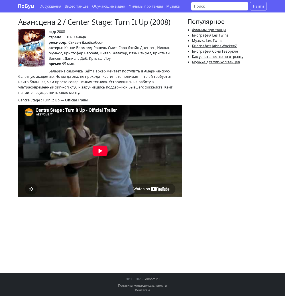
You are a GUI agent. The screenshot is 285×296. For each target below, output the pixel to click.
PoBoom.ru (151, 279)
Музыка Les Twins (207, 40)
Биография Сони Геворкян (215, 51)
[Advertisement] (55, 231)
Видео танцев (77, 6)
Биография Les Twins (210, 35)
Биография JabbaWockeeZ (214, 45)
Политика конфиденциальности (142, 285)
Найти (258, 6)
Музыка (173, 6)
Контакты (142, 290)
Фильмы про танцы (146, 6)
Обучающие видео (108, 6)
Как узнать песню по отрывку (217, 56)
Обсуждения (50, 6)
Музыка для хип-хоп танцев (216, 62)
